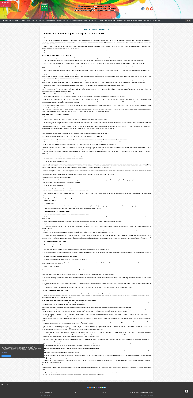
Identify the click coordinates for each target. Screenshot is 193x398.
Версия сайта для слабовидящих (5, 4)
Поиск (188, 20)
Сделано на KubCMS (45, 395)
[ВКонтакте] (88, 387)
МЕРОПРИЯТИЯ (9, 20)
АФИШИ (65, 20)
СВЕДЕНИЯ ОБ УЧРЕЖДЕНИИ (123, 20)
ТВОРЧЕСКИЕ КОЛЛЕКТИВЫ (96, 20)
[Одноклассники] (90, 387)
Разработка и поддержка (146, 395)
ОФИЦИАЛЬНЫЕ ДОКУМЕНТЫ (53, 20)
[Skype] (103, 387)
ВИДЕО (33, 20)
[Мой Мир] (92, 387)
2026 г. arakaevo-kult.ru (46, 392)
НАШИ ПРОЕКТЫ (109, 20)
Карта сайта (104, 392)
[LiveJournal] (96, 387)
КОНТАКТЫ (156, 20)
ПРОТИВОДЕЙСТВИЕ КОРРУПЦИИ (78, 20)
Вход (76, 392)
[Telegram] (105, 387)
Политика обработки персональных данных (141, 392)
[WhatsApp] (101, 387)
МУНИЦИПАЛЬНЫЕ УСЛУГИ (22, 20)
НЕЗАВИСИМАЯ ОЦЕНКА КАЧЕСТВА (142, 20)
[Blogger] (94, 387)
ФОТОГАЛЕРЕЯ (39, 20)
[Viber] (99, 387)
